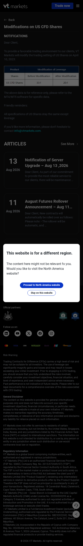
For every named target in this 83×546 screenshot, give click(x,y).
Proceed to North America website (41, 285)
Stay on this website (41, 292)
